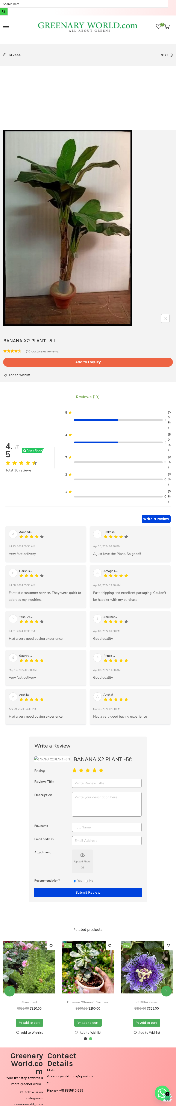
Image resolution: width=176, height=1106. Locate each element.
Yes (79, 881)
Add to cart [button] (31, 1023)
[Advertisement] (88, 98)
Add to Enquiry (88, 362)
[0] (158, 26)
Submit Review (88, 892)
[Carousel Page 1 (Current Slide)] (85, 1038)
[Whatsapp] (162, 1093)
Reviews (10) (88, 397)
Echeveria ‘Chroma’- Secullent (88, 1002)
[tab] (88, 397)
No (91, 881)
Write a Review (156, 518)
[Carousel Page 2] (90, 1038)
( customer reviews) (43, 351)
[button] (16, 375)
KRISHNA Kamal (147, 1002)
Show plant (29, 1002)
